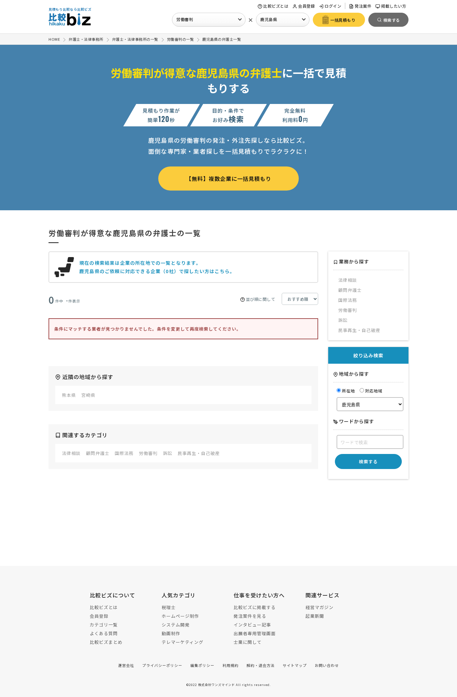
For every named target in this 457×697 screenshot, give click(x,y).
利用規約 (230, 665)
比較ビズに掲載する (255, 607)
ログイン (333, 6)
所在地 (348, 390)
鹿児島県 (268, 19)
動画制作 (171, 633)
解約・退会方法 (261, 665)
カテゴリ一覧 (104, 624)
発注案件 (363, 6)
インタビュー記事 (252, 624)
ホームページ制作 (180, 616)
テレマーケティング (182, 642)
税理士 (169, 607)
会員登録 (306, 6)
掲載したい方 (393, 6)
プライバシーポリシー (162, 665)
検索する (368, 461)
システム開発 (176, 624)
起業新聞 (314, 616)
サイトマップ (295, 665)
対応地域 (373, 390)
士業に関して (248, 642)
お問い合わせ (327, 665)
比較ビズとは (275, 6)
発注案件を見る (250, 616)
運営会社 (126, 665)
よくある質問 (104, 633)
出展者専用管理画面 (255, 633)
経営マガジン (319, 607)
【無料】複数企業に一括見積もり (228, 179)
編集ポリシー (202, 665)
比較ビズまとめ (106, 642)
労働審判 (184, 19)
